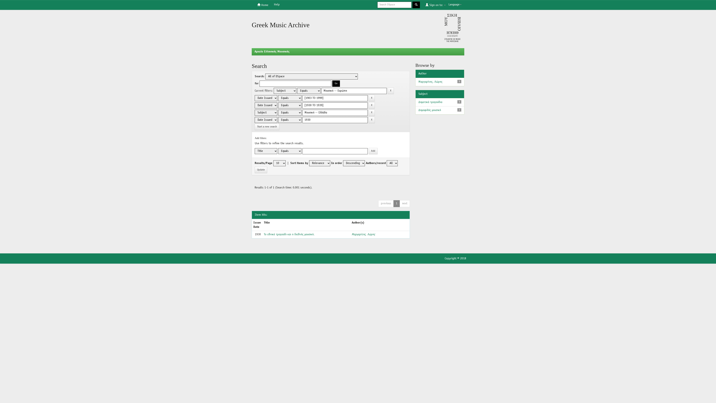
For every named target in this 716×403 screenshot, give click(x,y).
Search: (259, 76)
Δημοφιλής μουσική (429, 110)
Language (454, 4)
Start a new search (267, 126)
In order (336, 163)
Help (277, 4)
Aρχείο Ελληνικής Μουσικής (272, 51)
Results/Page (263, 163)
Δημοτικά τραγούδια (430, 102)
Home (264, 5)
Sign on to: (436, 5)
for (257, 83)
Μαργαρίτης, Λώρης (363, 234)
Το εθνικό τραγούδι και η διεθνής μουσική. (289, 234)
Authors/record (376, 163)
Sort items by (299, 163)
